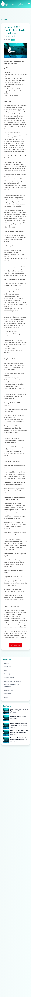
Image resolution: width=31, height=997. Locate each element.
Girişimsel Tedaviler (9, 677)
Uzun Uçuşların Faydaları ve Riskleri (14, 80)
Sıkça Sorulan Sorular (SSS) (12, 89)
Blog (5, 670)
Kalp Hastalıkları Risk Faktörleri (12, 681)
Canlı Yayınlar (7, 693)
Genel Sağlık (7, 674)
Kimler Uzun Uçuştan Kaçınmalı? (13, 78)
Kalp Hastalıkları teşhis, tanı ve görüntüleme (12, 685)
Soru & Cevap (7, 666)
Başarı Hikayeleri (8, 690)
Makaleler (6, 663)
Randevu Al (16, 645)
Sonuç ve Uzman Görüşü (11, 95)
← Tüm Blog (4, 19)
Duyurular (6, 697)
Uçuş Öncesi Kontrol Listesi (12, 82)
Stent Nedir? (7, 72)
